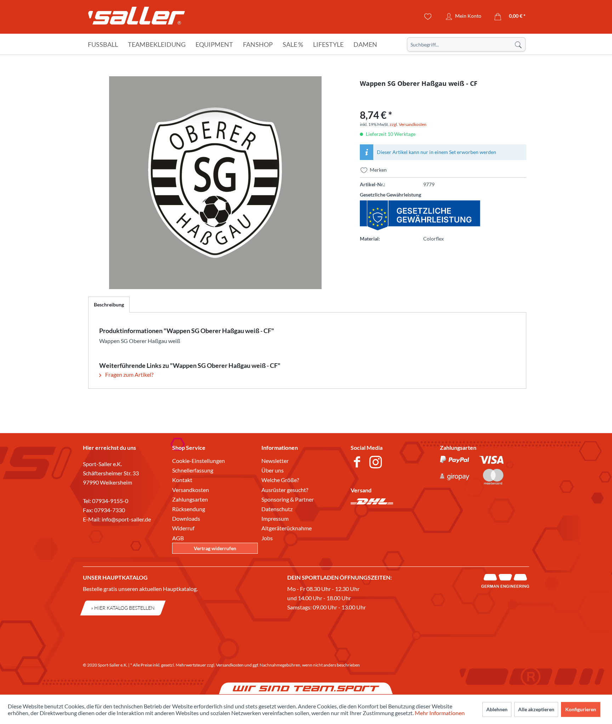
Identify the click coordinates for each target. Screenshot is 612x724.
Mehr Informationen (440, 712)
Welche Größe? (280, 479)
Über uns (272, 470)
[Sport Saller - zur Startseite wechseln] (136, 17)
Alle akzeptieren (536, 709)
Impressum (275, 518)
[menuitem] (466, 44)
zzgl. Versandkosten (408, 124)
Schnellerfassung (192, 470)
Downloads (186, 518)
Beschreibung (109, 305)
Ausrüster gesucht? (284, 489)
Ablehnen (497, 709)
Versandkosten (190, 489)
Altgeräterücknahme (286, 528)
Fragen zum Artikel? (128, 374)
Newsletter (275, 460)
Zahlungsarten (190, 499)
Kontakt (182, 479)
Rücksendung (188, 508)
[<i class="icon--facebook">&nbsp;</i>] (358, 463)
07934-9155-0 (110, 500)
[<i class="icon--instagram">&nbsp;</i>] (377, 463)
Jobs (267, 538)
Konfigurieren (580, 709)
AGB (178, 538)
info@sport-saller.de (126, 519)
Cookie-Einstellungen (198, 460)
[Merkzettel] (428, 17)
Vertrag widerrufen (215, 548)
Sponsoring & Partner (287, 499)
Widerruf (183, 528)
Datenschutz (277, 508)
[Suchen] (518, 44)
